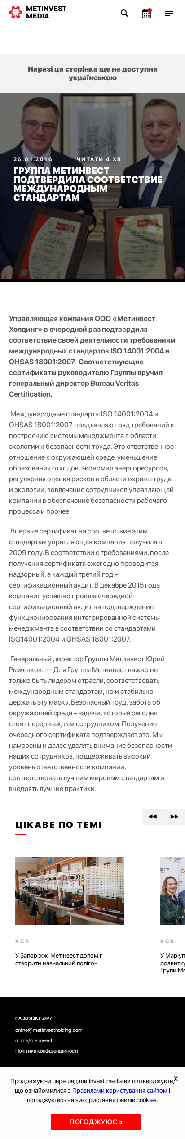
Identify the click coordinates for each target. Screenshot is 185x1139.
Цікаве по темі (58, 824)
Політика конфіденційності (46, 1051)
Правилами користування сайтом (119, 1090)
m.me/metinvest (34, 1040)
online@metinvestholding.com (49, 1030)
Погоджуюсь (96, 1122)
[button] (152, 817)
